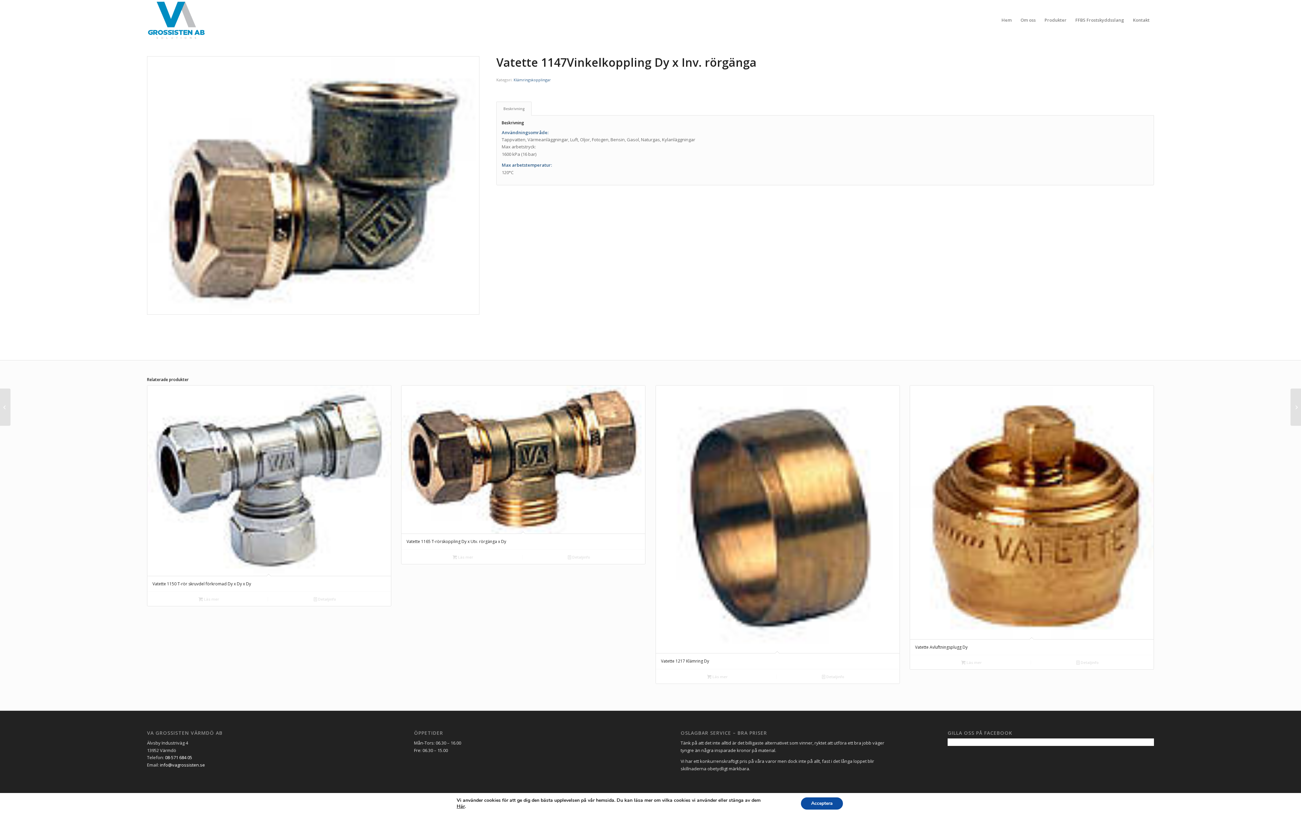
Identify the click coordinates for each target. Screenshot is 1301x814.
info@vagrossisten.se (182, 765)
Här (461, 806)
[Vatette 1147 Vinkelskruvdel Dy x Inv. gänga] (1295, 407)
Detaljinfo (326, 599)
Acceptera (822, 803)
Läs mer (211, 599)
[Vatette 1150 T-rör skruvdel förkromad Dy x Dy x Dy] (5, 407)
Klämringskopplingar (532, 79)
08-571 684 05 (178, 757)
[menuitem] (1006, 20)
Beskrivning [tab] (514, 108)
